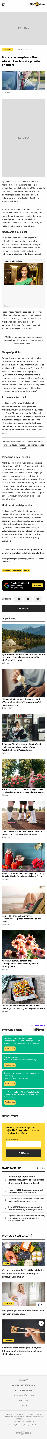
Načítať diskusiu (23, 608)
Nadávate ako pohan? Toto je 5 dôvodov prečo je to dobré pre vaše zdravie (23, 445)
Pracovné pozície (12, 1030)
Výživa (7, 1263)
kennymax (19, 1425)
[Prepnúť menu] (3, 5)
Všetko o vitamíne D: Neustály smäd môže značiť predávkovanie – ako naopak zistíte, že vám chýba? (23, 1273)
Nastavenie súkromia (23, 1385)
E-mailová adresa (12, 1139)
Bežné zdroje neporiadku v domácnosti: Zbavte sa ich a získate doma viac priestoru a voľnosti (26, 1179)
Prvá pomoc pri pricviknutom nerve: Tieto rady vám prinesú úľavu (23, 1312)
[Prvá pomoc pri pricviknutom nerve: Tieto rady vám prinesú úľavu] (23, 1294)
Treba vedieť (7, 50)
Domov (23, 1406)
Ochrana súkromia (23, 1395)
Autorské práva (23, 1390)
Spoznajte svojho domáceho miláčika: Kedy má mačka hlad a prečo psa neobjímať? (23, 340)
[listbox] (37, 1168)
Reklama (23, 1400)
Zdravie (26, 570)
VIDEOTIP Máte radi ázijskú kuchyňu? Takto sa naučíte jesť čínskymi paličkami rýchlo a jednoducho (22, 1351)
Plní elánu (6, 570)
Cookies (23, 1380)
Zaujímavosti (9, 1340)
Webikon (35, 1425)
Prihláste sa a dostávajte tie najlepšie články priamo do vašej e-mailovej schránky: (22, 1130)
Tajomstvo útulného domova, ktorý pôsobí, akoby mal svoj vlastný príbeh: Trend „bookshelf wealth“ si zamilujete (26, 1218)
